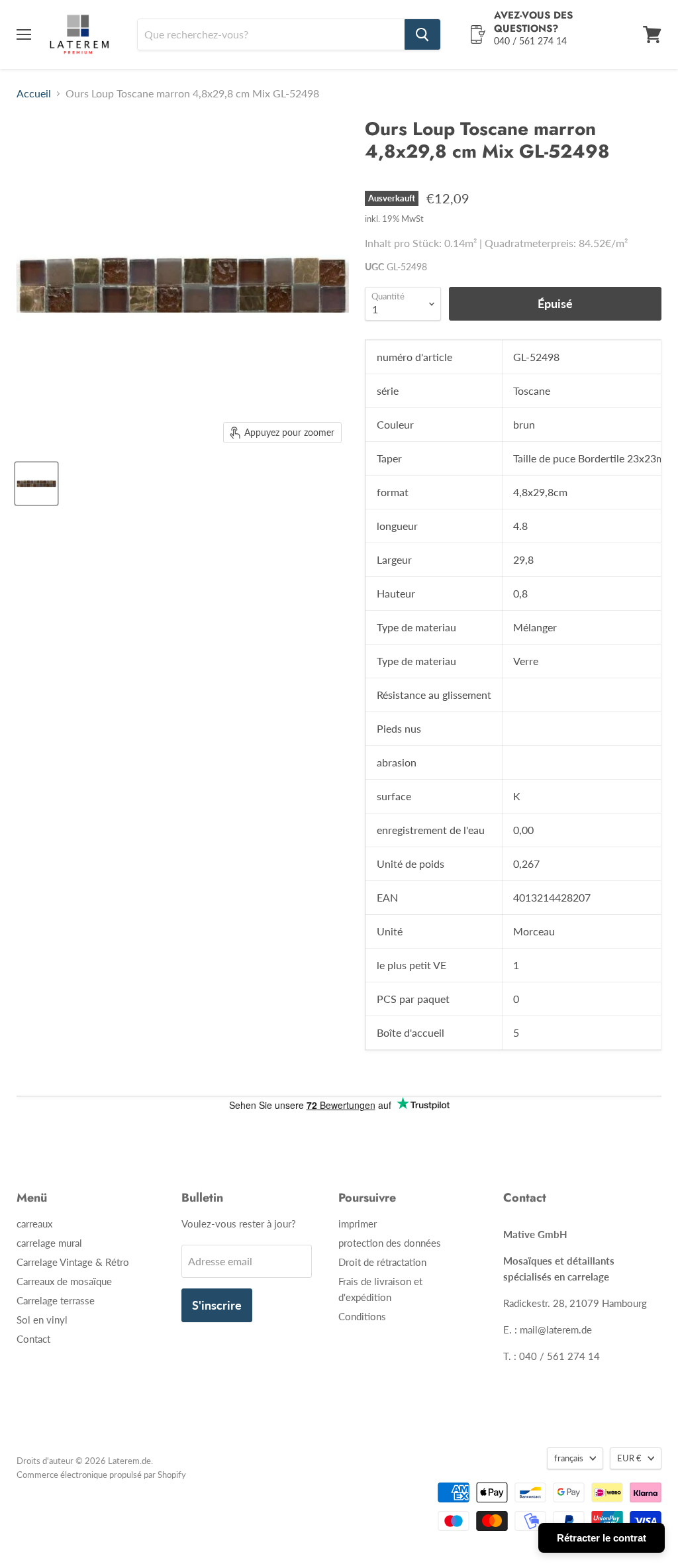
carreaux (34, 1223)
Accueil (34, 93)
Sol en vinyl (42, 1320)
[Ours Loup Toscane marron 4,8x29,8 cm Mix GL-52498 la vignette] (36, 483)
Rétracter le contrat (601, 1537)
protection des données (389, 1243)
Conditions (362, 1316)
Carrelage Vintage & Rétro (73, 1262)
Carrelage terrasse (56, 1300)
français (568, 1458)
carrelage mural (49, 1243)
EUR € (629, 1458)
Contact (33, 1339)
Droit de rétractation (382, 1262)
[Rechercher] (422, 34)
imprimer (357, 1223)
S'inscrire (217, 1305)
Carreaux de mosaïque (64, 1281)
